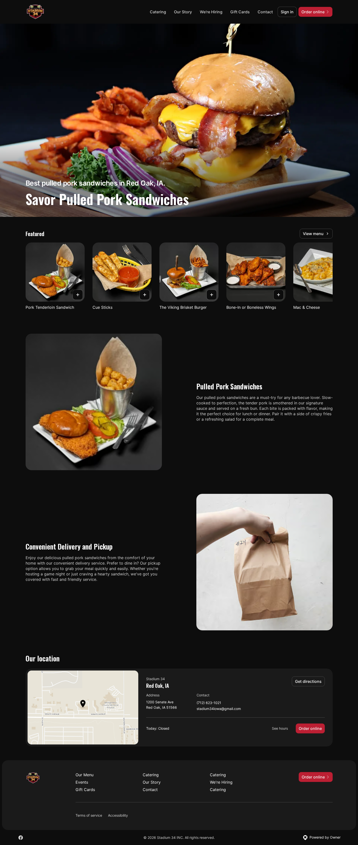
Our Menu (84, 774)
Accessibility (118, 815)
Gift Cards (240, 11)
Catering (158, 11)
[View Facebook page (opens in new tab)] (21, 838)
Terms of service (89, 815)
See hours (280, 728)
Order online (310, 728)
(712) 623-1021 (209, 703)
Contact (265, 11)
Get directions (308, 681)
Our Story (183, 11)
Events (82, 782)
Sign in (287, 11)
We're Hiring (211, 11)
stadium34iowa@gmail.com (219, 709)
